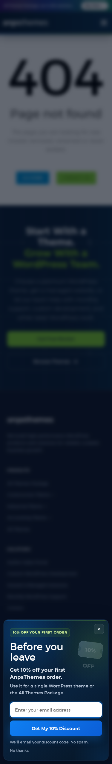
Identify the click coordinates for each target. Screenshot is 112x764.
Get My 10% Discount (56, 728)
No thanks (19, 750)
